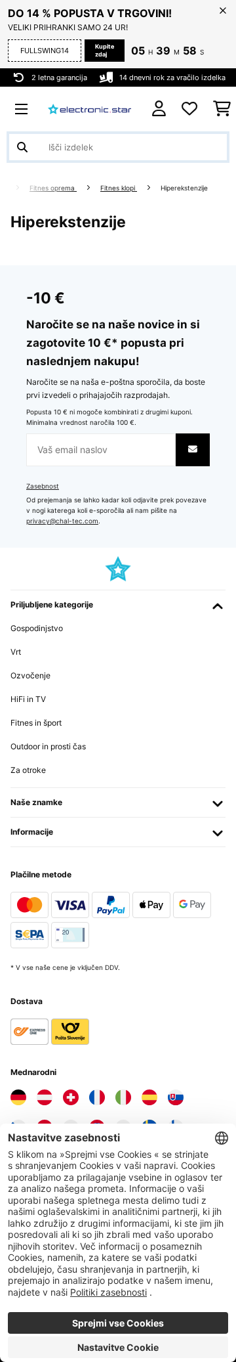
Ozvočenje (30, 675)
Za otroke (28, 770)
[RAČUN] (159, 108)
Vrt (15, 652)
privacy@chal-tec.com (62, 521)
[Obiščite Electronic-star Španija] (149, 1097)
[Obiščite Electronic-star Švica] (71, 1097)
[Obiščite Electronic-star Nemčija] (18, 1097)
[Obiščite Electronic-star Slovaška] (176, 1097)
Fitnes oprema (53, 188)
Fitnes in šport (36, 723)
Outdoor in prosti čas (48, 746)
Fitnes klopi (118, 188)
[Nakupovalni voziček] (222, 109)
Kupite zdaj (104, 50)
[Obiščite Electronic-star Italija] (123, 1097)
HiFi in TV (28, 699)
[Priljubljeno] (189, 109)
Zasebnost (42, 486)
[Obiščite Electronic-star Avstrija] (44, 1097)
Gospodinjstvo (36, 628)
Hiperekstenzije (185, 188)
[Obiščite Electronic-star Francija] (97, 1097)
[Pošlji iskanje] (22, 147)
